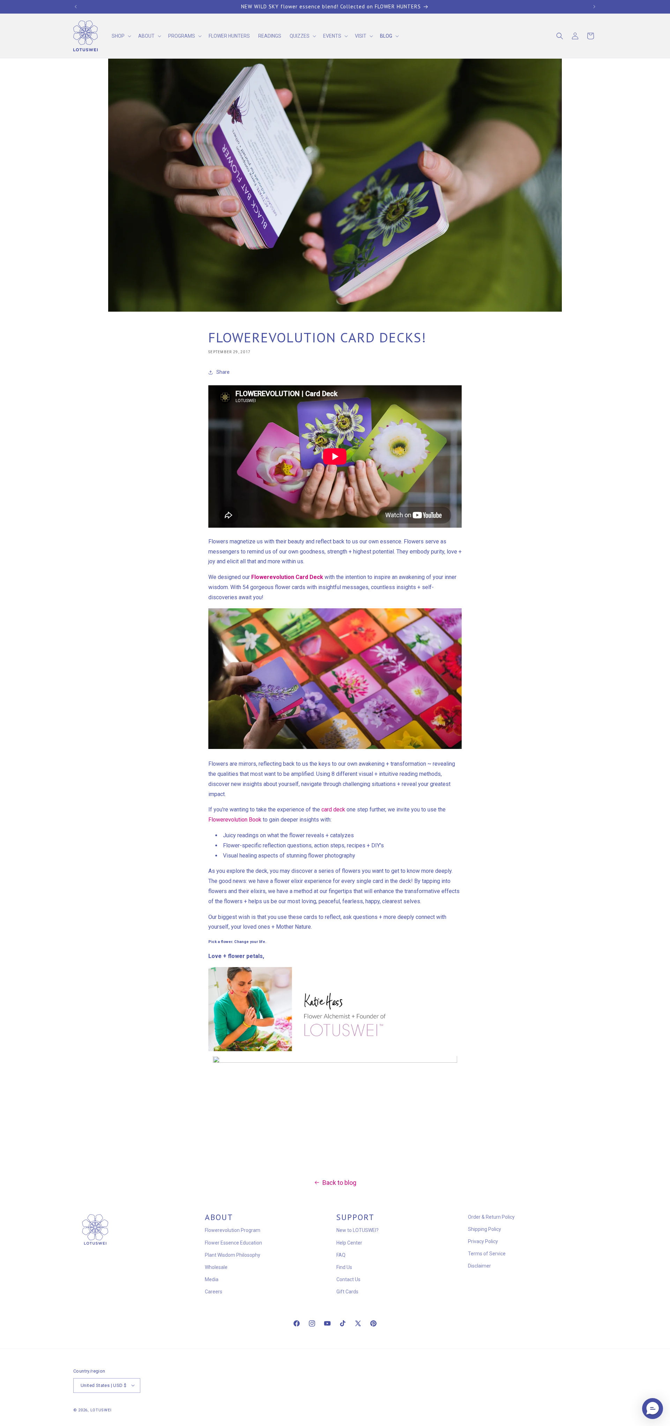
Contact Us (348, 1279)
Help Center (349, 1243)
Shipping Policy (484, 1229)
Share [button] (223, 372)
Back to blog (339, 1182)
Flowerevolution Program (232, 1230)
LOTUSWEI (101, 1410)
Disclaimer (479, 1266)
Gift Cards (347, 1292)
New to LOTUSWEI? (357, 1230)
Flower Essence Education (233, 1243)
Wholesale (216, 1267)
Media (211, 1279)
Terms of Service (487, 1253)
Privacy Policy (483, 1241)
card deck (333, 810)
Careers (213, 1292)
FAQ (340, 1255)
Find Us (344, 1267)
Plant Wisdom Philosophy (232, 1255)
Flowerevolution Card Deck (287, 577)
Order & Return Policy (491, 1217)
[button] (120, 36)
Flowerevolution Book (234, 820)
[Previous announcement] (75, 6)
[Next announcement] (594, 6)
